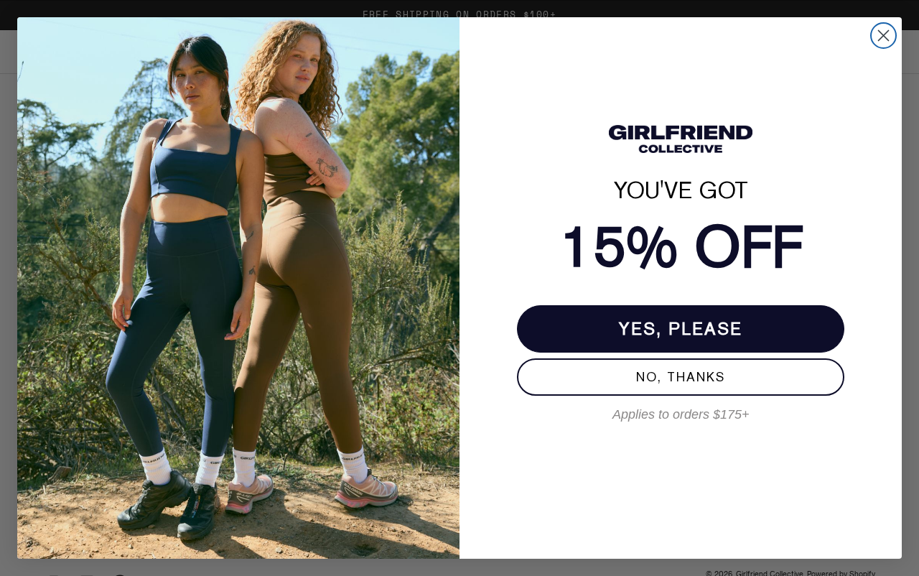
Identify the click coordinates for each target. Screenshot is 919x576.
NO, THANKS (680, 376)
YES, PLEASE (680, 328)
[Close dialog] (883, 35)
